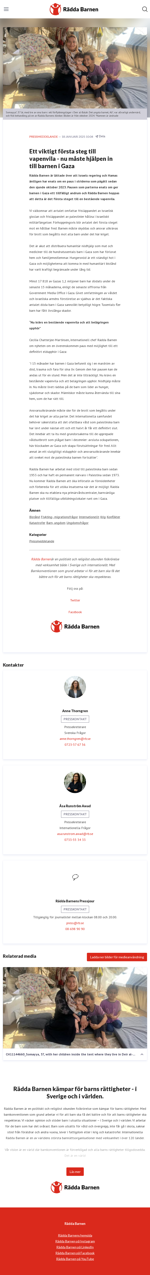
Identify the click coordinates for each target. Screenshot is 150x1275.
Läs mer (75, 1172)
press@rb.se (75, 923)
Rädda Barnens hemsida (75, 1235)
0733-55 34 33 (75, 840)
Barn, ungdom (55, 523)
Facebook (75, 612)
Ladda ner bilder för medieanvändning (117, 957)
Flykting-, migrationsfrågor (59, 517)
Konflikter (113, 517)
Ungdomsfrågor (77, 523)
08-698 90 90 (75, 929)
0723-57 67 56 (75, 744)
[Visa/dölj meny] (6, 9)
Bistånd (34, 517)
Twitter (75, 600)
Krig (103, 517)
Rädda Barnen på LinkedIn (75, 1247)
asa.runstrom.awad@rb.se (75, 834)
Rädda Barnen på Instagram (75, 1241)
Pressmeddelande (41, 541)
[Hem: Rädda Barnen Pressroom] (74, 9)
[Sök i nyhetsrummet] (145, 9)
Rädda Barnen (41, 559)
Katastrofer (37, 523)
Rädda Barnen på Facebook (75, 1253)
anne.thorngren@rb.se (75, 739)
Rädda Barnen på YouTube (75, 1259)
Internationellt (89, 517)
